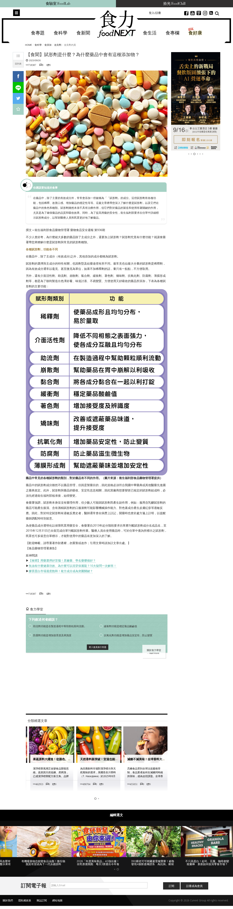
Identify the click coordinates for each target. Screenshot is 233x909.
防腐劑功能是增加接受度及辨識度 (52, 635)
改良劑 (57, 44)
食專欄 (172, 33)
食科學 (60, 33)
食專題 (38, 33)
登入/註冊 (155, 13)
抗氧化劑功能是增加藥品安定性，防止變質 (128, 635)
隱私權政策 (24, 900)
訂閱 (171, 886)
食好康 (195, 33)
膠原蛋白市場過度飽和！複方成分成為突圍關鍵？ (61, 571)
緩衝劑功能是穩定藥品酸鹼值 (120, 626)
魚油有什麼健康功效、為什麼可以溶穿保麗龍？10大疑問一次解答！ (72, 566)
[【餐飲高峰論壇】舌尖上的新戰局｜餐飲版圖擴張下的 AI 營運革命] (195, 101)
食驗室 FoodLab (58, 3)
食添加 (48, 44)
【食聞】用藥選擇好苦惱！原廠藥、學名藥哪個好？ (62, 560)
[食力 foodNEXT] (116, 24)
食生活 (150, 33)
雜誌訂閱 (42, 900)
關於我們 (8, 900)
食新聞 (83, 33)
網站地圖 (57, 900)
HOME (28, 44)
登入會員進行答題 (97, 647)
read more (154, 653)
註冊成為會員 (194, 886)
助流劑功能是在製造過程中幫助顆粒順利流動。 (60, 626)
